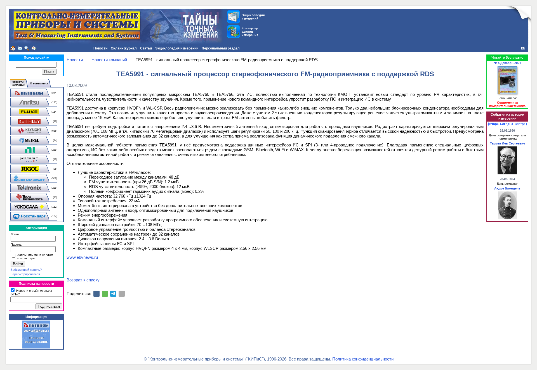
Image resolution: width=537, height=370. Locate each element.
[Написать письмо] (20, 48)
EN (523, 48)
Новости (100, 48)
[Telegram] (113, 294)
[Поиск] (27, 48)
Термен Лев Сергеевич (507, 143)
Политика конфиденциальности (363, 359)
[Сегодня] (506, 124)
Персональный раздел (221, 48)
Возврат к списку (83, 280)
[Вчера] (492, 124)
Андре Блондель (507, 188)
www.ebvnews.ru (82, 257)
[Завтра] (521, 124)
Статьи (146, 48)
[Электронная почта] (122, 294)
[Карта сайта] (34, 48)
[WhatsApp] (105, 294)
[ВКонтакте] (96, 294)
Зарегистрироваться (25, 274)
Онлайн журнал (124, 48)
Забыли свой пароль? (26, 269)
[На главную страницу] (13, 48)
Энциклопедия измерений (176, 48)
